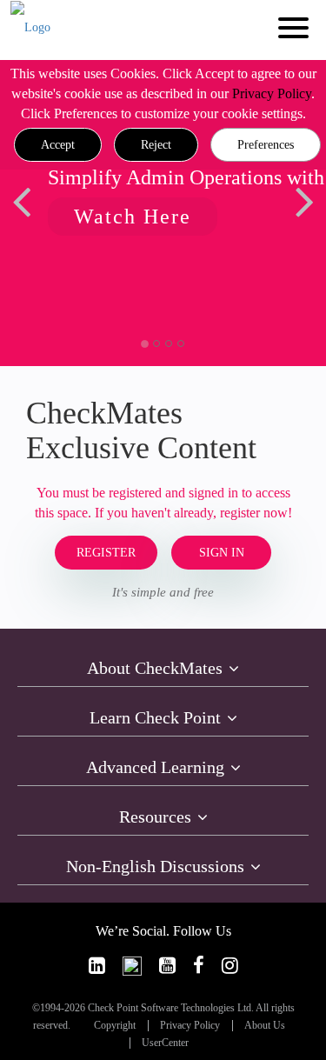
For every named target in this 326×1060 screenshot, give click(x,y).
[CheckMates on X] (132, 966)
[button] (58, 145)
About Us (264, 1025)
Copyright (115, 1025)
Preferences (265, 144)
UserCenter (165, 1043)
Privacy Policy (271, 93)
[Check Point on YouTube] (167, 966)
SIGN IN (221, 552)
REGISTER (106, 552)
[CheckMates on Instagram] (230, 966)
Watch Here (132, 216)
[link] (97, 966)
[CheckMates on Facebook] (198, 966)
